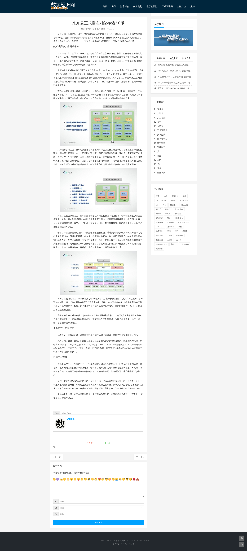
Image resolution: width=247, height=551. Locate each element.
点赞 (90, 443)
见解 (192, 6)
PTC (164, 205)
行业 (159, 155)
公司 (159, 121)
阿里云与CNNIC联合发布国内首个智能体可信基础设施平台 (175, 76)
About (57, 413)
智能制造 (161, 147)
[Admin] (60, 424)
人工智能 (161, 117)
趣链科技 (175, 196)
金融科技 (181, 6)
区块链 (169, 235)
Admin (111, 29)
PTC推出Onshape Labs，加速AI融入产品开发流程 (175, 70)
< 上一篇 (56, 457)
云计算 (160, 113)
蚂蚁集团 (159, 240)
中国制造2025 (161, 244)
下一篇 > (140, 457)
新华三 (173, 244)
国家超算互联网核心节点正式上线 (172, 64)
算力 (159, 151)
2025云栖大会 (183, 222)
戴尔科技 (159, 235)
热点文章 (174, 58)
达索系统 (159, 231)
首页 (105, 6)
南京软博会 (179, 209)
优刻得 (184, 231)
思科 (184, 196)
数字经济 (124, 6)
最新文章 (161, 58)
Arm (169, 231)
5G (157, 205)
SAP (176, 231)
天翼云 (158, 214)
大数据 (160, 126)
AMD (165, 196)
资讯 (114, 6)
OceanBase (161, 200)
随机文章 (186, 58)
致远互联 (184, 205)
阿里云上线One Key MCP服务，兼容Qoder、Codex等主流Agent (175, 88)
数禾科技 (170, 227)
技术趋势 (137, 6)
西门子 (158, 209)
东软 (168, 218)
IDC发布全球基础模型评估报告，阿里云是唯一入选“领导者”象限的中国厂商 (175, 82)
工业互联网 (167, 6)
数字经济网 (120, 540)
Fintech (159, 227)
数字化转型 (152, 6)
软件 (159, 168)
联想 (180, 227)
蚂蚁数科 (159, 249)
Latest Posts (66, 413)
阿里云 (167, 209)
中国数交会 (179, 218)
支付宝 (172, 200)
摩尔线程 (178, 214)
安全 (157, 196)
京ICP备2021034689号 (123, 544)
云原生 (160, 109)
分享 (108, 443)
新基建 (167, 214)
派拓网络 (159, 222)
